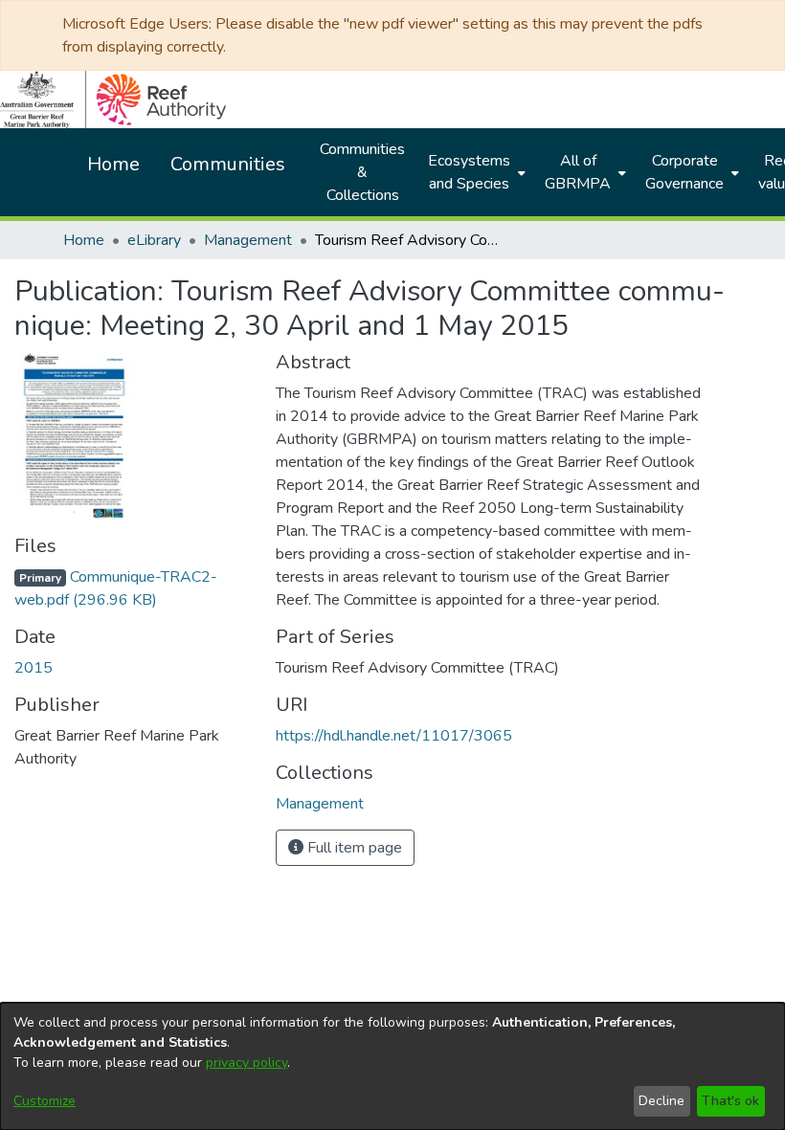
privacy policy (246, 1062)
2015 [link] (33, 667)
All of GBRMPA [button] (578, 172)
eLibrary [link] (154, 240)
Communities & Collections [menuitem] (362, 172)
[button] (320, 803)
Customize (44, 1101)
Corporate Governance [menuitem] (684, 172)
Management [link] (248, 240)
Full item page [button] (352, 847)
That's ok (730, 1101)
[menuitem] (475, 172)
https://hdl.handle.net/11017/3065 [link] (394, 735)
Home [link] (83, 240)
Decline (661, 1101)
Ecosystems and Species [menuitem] (469, 172)
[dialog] (392, 1066)
